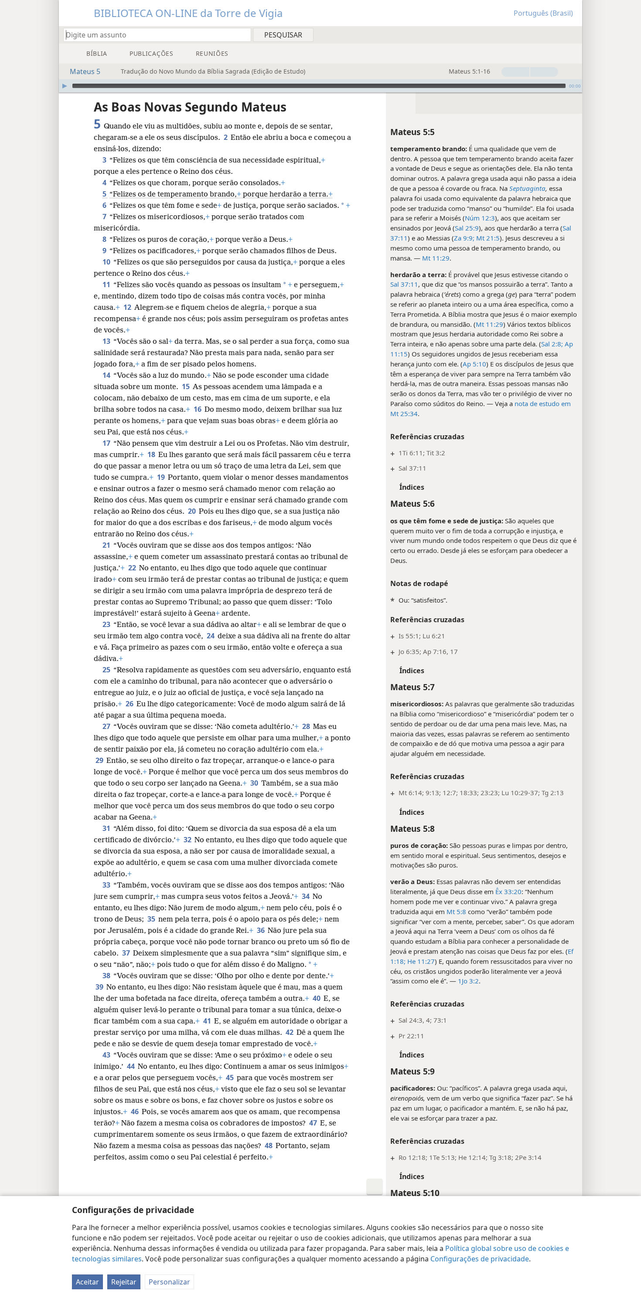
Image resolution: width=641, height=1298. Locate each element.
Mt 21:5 (487, 238)
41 (207, 1021)
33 (107, 885)
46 (135, 1111)
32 (188, 839)
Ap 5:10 (474, 363)
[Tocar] (64, 85)
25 (107, 669)
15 (186, 386)
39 (100, 987)
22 (132, 568)
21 (107, 545)
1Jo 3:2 (468, 980)
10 (107, 262)
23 (107, 624)
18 (152, 454)
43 (107, 1055)
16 (198, 409)
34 (306, 896)
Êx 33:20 (508, 891)
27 (107, 726)
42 (290, 1032)
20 (192, 511)
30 (254, 783)
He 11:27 (420, 961)
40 (317, 998)
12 (128, 307)
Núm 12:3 (480, 218)
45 (230, 1077)
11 (107, 284)
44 (131, 1066)
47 (313, 1123)
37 (126, 953)
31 (107, 828)
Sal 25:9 (467, 228)
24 (211, 636)
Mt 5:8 (456, 911)
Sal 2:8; (552, 343)
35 (152, 919)
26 (130, 703)
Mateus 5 (85, 71)
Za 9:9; (464, 238)
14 (107, 375)
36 (261, 930)
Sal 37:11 (404, 284)
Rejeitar (123, 1282)
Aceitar (87, 1282)
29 (100, 760)
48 (269, 1145)
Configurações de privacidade (479, 1259)
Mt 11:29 (436, 258)
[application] (320, 85)
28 (306, 726)
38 (107, 975)
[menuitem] (572, 34)
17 (107, 443)
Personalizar (169, 1282)
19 (161, 477)
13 (107, 341)
